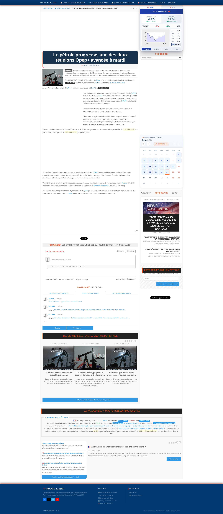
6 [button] (161, 160)
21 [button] (167, 172)
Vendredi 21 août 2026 (57, 417)
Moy (173, 44)
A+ (130, 9)
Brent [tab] (150, 7)
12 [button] (156, 166)
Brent (98, 80)
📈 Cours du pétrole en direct (73, 2)
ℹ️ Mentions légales (135, 495)
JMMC (124, 101)
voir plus (51, 310)
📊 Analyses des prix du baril (123, 2)
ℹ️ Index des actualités (105, 498)
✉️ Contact (132, 492)
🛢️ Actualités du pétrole (98, 2)
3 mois (156, 49)
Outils (162, 2)
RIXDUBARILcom (53, 489)
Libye (70, 193)
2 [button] (178, 155)
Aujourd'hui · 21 (161, 144)
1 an (166, 49)
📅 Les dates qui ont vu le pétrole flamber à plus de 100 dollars (63, 453)
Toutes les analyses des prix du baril (67, 477)
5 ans (176, 49)
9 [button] (178, 160)
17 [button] (144, 172)
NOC (86, 191)
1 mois (146, 49)
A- (135, 9)
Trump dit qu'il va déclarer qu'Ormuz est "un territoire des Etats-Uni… (162, 238)
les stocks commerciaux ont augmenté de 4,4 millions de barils (142, 428)
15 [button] (173, 166)
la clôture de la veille (117, 83)
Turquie (124, 183)
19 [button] (156, 172)
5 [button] (155, 160)
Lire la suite (173, 459)
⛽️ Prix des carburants (147, 2)
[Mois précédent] (148, 144)
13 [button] (161, 166)
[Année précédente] (143, 144)
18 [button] (150, 172)
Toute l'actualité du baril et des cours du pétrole (93, 400)
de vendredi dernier (125, 423)
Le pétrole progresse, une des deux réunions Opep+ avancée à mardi (90, 57)
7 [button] (167, 160)
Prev (132, 341)
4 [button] (149, 160)
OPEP (134, 93)
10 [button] (144, 166)
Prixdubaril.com (48, 8)
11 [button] (150, 166)
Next (135, 341)
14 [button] (167, 166)
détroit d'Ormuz (74, 426)
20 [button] (161, 172)
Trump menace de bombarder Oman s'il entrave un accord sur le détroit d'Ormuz (161, 222)
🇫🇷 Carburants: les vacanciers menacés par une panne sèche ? (117, 447)
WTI (68, 88)
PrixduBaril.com (49, 510)
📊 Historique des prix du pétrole (53, 443)
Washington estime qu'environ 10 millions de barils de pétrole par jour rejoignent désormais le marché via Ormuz (122, 426)
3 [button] (144, 160)
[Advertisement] (90, 32)
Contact (171, 2)
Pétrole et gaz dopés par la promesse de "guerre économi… (121, 374)
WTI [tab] (172, 7)
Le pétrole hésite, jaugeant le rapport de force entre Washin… (90, 374)
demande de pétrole (100, 186)
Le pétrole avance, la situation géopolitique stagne (58, 374)
